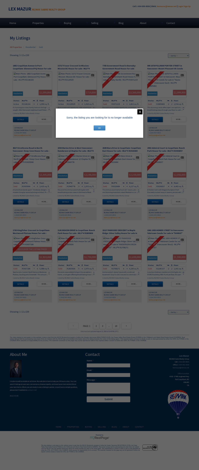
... (109, 326)
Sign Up (187, 6)
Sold (41, 47)
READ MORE (14, 396)
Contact (170, 23)
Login (180, 6)
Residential (30, 47)
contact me (31, 390)
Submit (108, 399)
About (143, 23)
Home (12, 23)
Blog (121, 23)
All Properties (16, 47)
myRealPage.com (99, 438)
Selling (94, 23)
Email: (89, 370)
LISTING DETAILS (20, 119)
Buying (67, 23)
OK (99, 128)
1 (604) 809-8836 (20, 133)
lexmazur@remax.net (167, 6)
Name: (90, 360)
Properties (38, 23)
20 (116, 326)
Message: (91, 380)
